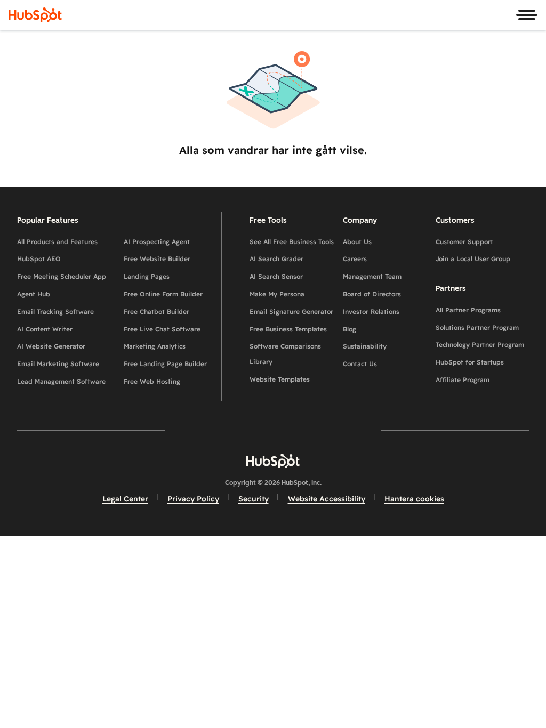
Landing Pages (147, 276)
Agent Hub (33, 294)
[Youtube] (242, 429)
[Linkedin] (304, 429)
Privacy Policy (193, 499)
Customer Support (464, 242)
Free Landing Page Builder (165, 364)
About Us (357, 242)
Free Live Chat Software (162, 329)
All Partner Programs (468, 310)
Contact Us (360, 364)
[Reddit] (335, 429)
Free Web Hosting (152, 381)
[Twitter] (273, 429)
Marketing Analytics (155, 346)
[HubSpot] (35, 15)
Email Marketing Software (58, 364)
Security (253, 499)
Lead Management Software (61, 381)
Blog (349, 329)
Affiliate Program (462, 380)
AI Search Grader (276, 259)
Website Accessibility (326, 499)
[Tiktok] (366, 429)
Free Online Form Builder (163, 294)
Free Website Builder (157, 259)
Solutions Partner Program (477, 327)
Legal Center (125, 499)
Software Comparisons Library (285, 354)
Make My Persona (277, 294)
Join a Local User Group (473, 259)
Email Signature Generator (291, 312)
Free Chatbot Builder (156, 312)
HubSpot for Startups (470, 362)
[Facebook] (180, 429)
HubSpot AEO (39, 259)
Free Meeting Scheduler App (61, 276)
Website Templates (280, 379)
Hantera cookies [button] (414, 499)
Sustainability (365, 346)
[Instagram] (211, 429)
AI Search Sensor (276, 276)
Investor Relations (371, 312)
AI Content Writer (45, 329)
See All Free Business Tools (292, 242)
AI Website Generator (51, 346)
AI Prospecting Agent (157, 242)
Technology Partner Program (480, 345)
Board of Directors (372, 294)
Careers (355, 259)
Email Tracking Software (55, 312)
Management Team (372, 276)
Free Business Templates (288, 329)
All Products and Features (57, 242)
